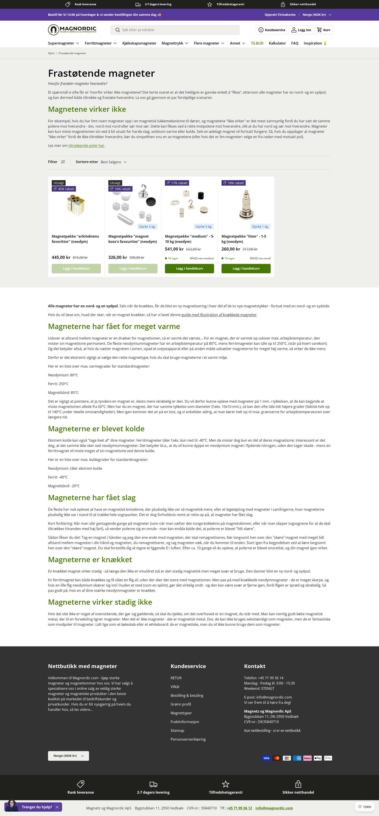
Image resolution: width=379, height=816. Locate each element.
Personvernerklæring (188, 739)
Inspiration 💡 (315, 43)
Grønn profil (181, 704)
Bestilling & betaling (187, 695)
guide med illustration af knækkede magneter (219, 314)
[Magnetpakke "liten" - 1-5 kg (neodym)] (246, 204)
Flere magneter (206, 43)
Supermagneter (61, 43)
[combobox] (175, 30)
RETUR (176, 678)
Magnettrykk (172, 43)
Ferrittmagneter (98, 43)
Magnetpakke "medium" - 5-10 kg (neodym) (189, 239)
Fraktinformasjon (185, 721)
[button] (324, 29)
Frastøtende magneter (72, 53)
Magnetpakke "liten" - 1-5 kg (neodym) (244, 239)
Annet (235, 43)
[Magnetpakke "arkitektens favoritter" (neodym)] (76, 204)
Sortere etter (87, 161)
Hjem (51, 53)
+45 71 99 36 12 (239, 808)
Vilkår (175, 686)
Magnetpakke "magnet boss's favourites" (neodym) (132, 239)
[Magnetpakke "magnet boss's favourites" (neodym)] (132, 204)
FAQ (295, 43)
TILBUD (257, 43)
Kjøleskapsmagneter (139, 43)
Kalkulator (277, 43)
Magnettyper (181, 713)
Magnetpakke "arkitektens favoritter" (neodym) (75, 239)
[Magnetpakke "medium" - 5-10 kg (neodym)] (189, 204)
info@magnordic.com (274, 808)
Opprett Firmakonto (280, 14)
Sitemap (177, 730)
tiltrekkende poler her (86, 145)
